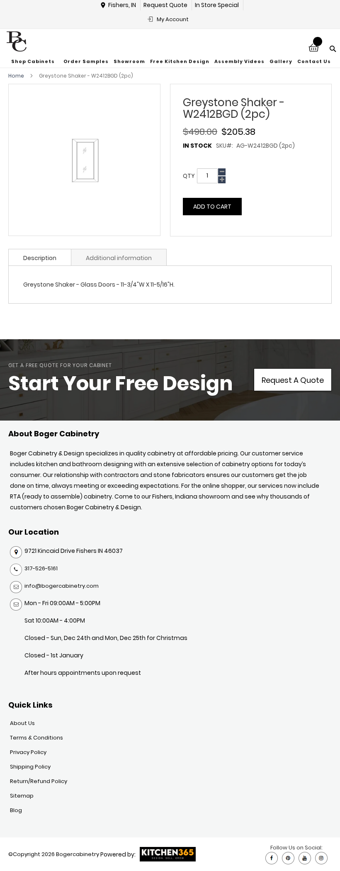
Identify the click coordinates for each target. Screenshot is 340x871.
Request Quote (165, 5)
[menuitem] (34, 62)
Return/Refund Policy (38, 781)
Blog (16, 810)
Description (39, 258)
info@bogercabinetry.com (61, 586)
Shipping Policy (30, 767)
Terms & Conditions (36, 738)
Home (16, 75)
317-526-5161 (41, 568)
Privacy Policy (28, 752)
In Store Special (217, 5)
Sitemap (22, 796)
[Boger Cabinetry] (16, 41)
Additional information (119, 258)
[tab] (39, 257)
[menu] (170, 62)
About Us (22, 723)
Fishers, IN (122, 5)
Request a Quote (293, 380)
